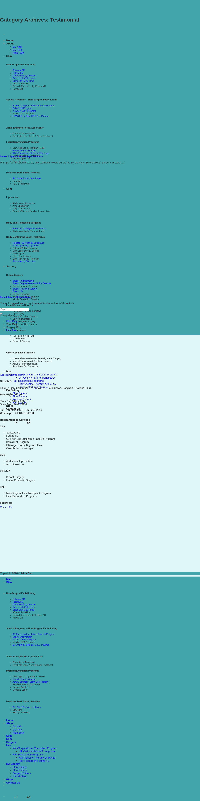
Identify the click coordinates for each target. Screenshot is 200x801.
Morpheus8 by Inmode (23, 604)
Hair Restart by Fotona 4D (34, 760)
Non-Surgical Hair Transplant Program (34, 374)
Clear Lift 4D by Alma (23, 609)
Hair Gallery (19, 776)
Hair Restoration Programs (28, 380)
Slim (9, 188)
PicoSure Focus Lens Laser (26, 178)
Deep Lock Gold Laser (23, 607)
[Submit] (1, 313)
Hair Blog (11, 330)
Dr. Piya (17, 49)
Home (9, 40)
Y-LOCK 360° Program (24, 639)
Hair (8, 745)
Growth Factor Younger (19, 448)
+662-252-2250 (33, 410)
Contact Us (13, 782)
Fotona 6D (12, 435)
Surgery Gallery (21, 399)
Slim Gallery (19, 396)
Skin (9, 56)
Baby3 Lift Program (17, 442)
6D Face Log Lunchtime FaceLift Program (30, 438)
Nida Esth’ (18, 52)
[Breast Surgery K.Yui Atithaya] (62, 290)
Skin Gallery (19, 767)
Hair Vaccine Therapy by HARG (37, 383)
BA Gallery (13, 390)
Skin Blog (11, 321)
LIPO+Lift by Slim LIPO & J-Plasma (30, 644)
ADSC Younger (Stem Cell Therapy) (30, 153)
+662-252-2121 (14, 410)
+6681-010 (21, 413)
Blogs (9, 779)
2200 (31, 413)
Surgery (11, 742)
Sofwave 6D (18, 70)
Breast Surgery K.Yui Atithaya (15, 297)
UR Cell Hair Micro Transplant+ (37, 377)
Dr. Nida (17, 46)
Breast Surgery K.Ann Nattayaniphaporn (21, 156)
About (10, 43)
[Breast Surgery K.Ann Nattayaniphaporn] (62, 149)
